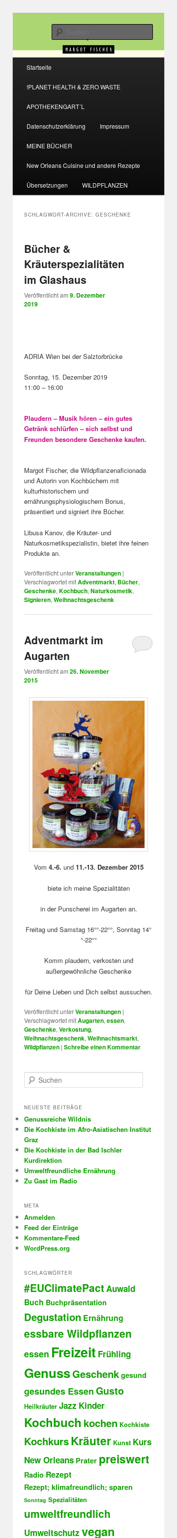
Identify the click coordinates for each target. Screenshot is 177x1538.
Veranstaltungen (98, 573)
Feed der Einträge (51, 1227)
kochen (101, 1423)
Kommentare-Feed (52, 1237)
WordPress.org (47, 1248)
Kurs (142, 1442)
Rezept (58, 1474)
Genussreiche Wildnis (57, 1119)
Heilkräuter (40, 1406)
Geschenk (95, 1374)
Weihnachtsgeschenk (84, 599)
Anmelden (39, 1217)
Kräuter (91, 1440)
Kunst (122, 1442)
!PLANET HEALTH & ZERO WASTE (73, 86)
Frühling (114, 1354)
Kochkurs (46, 1441)
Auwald (120, 1288)
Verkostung (75, 1029)
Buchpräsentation (76, 1302)
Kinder (92, 1405)
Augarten (91, 1020)
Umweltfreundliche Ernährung (70, 1170)
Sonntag (35, 1500)
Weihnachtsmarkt (112, 1038)
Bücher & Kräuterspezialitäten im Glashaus (74, 264)
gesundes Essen (59, 1391)
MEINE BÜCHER (49, 145)
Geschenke (40, 590)
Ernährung (103, 1317)
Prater (86, 1460)
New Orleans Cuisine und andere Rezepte (83, 165)
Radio (34, 1475)
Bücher (128, 581)
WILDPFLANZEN (105, 185)
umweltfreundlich (67, 1513)
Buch (34, 1302)
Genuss (47, 1373)
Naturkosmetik (111, 590)
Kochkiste (134, 1424)
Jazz (68, 1405)
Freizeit (73, 1352)
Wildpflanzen (41, 1047)
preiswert (124, 1459)
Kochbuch (73, 590)
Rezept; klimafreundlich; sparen (78, 1487)
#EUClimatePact (64, 1287)
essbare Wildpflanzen (78, 1333)
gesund (134, 1375)
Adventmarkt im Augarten (63, 647)
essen (115, 1020)
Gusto (110, 1391)
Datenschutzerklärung (56, 126)
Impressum (114, 126)
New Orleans (49, 1460)
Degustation (52, 1317)
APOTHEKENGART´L (56, 106)
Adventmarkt (96, 581)
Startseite (39, 67)
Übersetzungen (47, 185)
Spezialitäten (67, 1499)
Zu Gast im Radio (50, 1180)
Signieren (37, 599)
